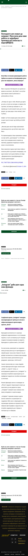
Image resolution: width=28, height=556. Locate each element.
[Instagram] (15, 539)
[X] (15, 542)
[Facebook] (12, 539)
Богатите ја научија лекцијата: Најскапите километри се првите (15, 205)
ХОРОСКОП (3, 246)
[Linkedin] (12, 542)
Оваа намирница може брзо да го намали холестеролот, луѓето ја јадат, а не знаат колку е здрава (17, 220)
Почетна (2, 6)
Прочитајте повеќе (6, 253)
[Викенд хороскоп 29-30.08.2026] (14, 241)
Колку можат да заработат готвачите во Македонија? (17, 210)
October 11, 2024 (21, 166)
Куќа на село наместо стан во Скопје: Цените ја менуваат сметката (13, 201)
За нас (20, 538)
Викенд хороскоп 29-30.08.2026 (11, 249)
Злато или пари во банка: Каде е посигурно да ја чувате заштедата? (16, 224)
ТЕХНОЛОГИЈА (7, 6)
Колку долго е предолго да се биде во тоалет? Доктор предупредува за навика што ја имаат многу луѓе (17, 215)
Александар (10, 46)
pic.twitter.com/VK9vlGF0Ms (12, 162)
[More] (24, 70)
